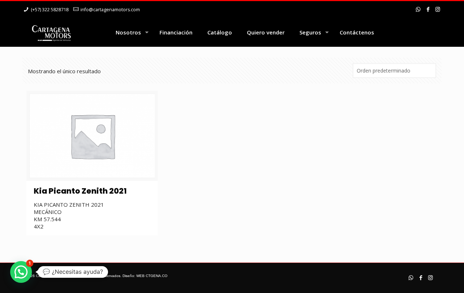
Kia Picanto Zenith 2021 (80, 191)
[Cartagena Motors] (51, 32)
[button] (21, 272)
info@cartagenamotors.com (110, 10)
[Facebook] (428, 9)
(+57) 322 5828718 (50, 10)
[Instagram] (438, 9)
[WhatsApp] (418, 9)
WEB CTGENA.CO (151, 276)
